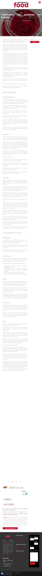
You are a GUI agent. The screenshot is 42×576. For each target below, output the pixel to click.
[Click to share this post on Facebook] (9, 482)
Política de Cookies (19, 539)
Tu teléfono (35, 541)
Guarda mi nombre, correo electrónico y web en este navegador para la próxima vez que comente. (15, 509)
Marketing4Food (27, 20)
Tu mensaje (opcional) (34, 551)
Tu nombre (31, 537)
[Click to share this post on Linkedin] (21, 482)
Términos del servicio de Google (9, 514)
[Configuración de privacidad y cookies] (2, 573)
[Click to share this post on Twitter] (13, 482)
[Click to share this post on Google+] (17, 482)
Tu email (36, 536)
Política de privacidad (23, 513)
